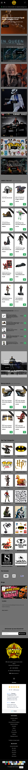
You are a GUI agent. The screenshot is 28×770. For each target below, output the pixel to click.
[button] (2, 49)
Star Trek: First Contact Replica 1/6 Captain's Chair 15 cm (20, 427)
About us (14, 720)
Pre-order (3, 475)
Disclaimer (14, 726)
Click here (20, 52)
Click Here (5, 26)
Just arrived (3, 443)
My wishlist (14, 752)
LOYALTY (21, 767)
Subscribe (23, 633)
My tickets (14, 750)
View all (16, 310)
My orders (14, 748)
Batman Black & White (19, 490)
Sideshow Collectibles (5, 553)
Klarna (14, 728)
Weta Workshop (18, 553)
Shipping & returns (14, 736)
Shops (16, 522)
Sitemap (14, 734)
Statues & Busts (4, 506)
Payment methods (14, 724)
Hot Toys (2, 538)
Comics (16, 506)
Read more (5, 610)
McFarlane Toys (18, 538)
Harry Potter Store (18, 459)
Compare (14, 754)
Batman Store (17, 443)
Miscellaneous (4, 522)
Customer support (14, 718)
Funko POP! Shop (4, 459)
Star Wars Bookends (7, 197)
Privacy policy (14, 732)
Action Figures (3, 490)
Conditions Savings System (14, 740)
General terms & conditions (14, 722)
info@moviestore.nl (14, 673)
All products (14, 756)
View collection (17, 180)
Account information (14, 746)
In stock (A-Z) (17, 475)
